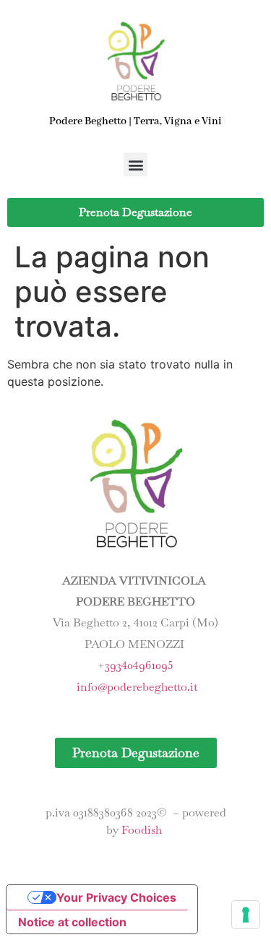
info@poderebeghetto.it (137, 686)
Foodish (141, 829)
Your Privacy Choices (116, 897)
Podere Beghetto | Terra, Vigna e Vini (135, 121)
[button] (135, 164)
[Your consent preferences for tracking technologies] (245, 914)
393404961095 (139, 665)
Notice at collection (72, 922)
